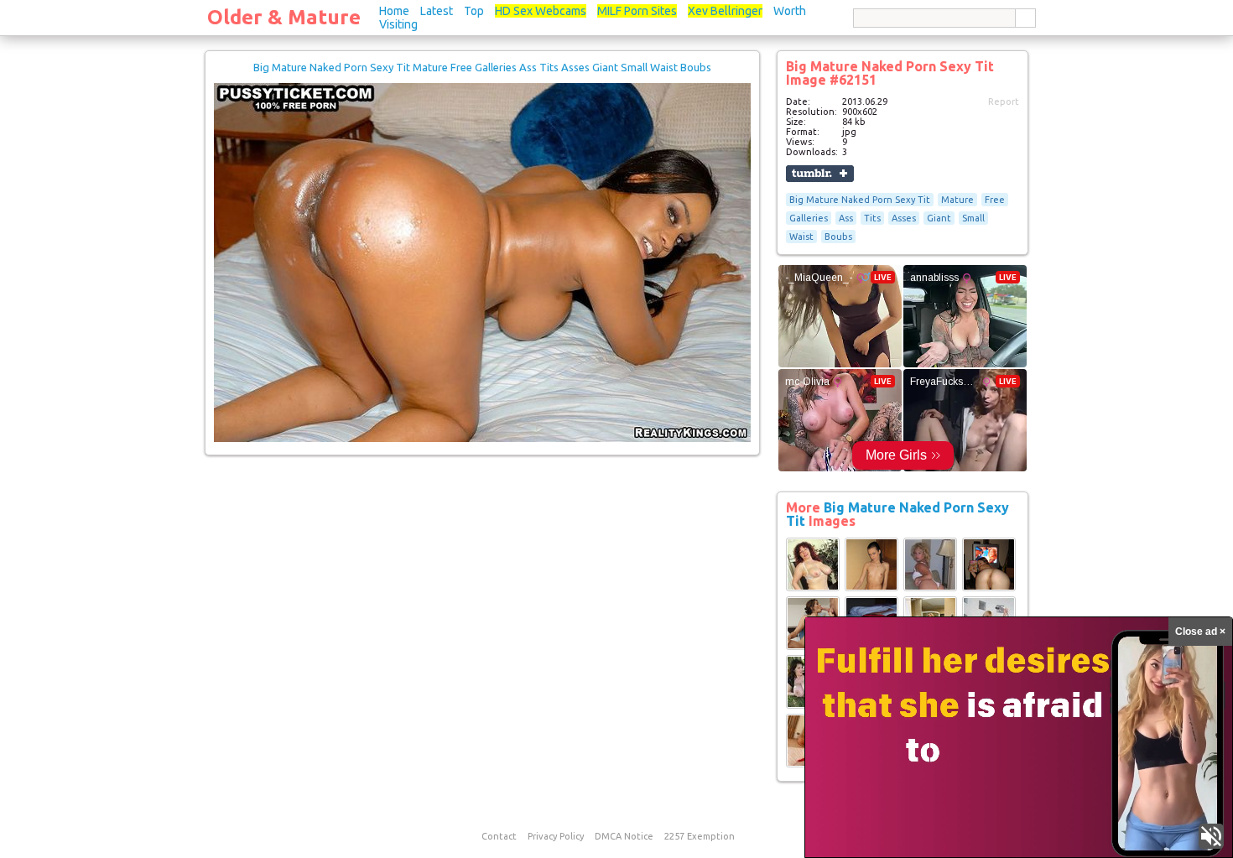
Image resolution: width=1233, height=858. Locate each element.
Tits (872, 218)
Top (474, 11)
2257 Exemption (699, 836)
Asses (904, 218)
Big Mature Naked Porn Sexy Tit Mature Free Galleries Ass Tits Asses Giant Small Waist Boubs (482, 67)
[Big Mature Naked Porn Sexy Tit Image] (813, 588)
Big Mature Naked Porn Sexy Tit (859, 200)
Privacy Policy (556, 836)
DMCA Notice (624, 836)
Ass (846, 218)
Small (973, 218)
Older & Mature (284, 17)
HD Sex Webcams (540, 11)
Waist (801, 236)
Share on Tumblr (820, 173)
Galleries (808, 218)
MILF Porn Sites (637, 11)
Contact (499, 836)
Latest (436, 11)
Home (394, 11)
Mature (957, 200)
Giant (939, 218)
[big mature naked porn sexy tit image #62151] (482, 439)
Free (995, 200)
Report (1003, 101)
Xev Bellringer (725, 11)
